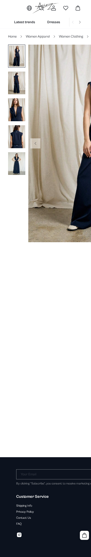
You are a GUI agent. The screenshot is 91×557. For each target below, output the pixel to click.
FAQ (19, 523)
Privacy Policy (25, 511)
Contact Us (23, 517)
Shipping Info (24, 505)
